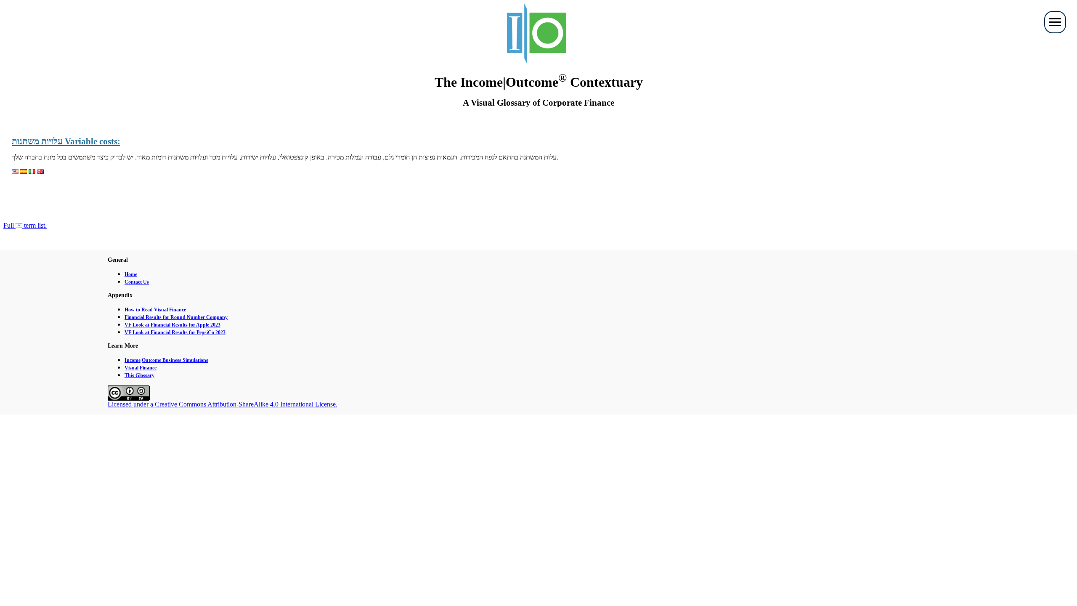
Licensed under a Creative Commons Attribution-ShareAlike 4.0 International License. (222, 404)
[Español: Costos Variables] (23, 171)
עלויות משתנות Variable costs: (66, 141)
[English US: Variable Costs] (15, 171)
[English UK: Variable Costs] (40, 171)
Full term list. (25, 225)
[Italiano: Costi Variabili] (32, 171)
